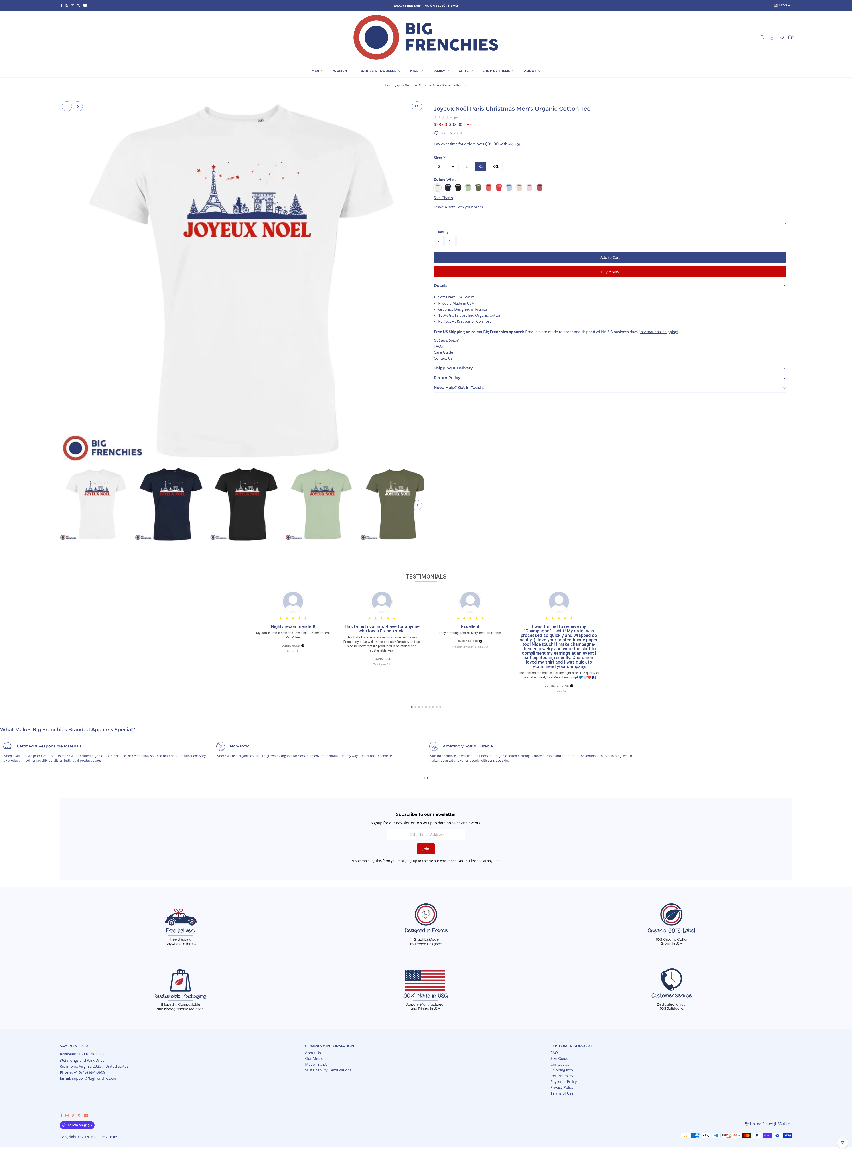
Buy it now (610, 272)
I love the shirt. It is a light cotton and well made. (559, 633)
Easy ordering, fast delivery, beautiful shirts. (381, 633)
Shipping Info (561, 1070)
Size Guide (559, 1058)
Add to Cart (610, 257)
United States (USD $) (768, 1123)
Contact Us (443, 357)
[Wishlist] (781, 37)
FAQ (554, 1052)
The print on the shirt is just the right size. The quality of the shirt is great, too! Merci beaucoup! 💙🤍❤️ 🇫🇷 (470, 675)
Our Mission (315, 1058)
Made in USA (316, 1064)
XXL (496, 166)
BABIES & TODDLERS (379, 71)
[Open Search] (763, 37)
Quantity (441, 231)
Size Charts (443, 198)
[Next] (78, 106)
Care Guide (443, 351)
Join (426, 848)
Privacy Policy (562, 1087)
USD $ (783, 5)
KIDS (415, 71)
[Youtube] (85, 5)
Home (389, 85)
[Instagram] (66, 5)
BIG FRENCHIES (104, 1136)
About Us (313, 1052)
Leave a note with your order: (459, 206)
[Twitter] (78, 5)
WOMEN (340, 71)
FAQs (438, 345)
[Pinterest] (72, 5)
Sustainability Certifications (328, 1070)
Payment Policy (563, 1081)
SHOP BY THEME (497, 71)
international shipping (658, 331)
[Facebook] (62, 5)
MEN (316, 71)
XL (481, 166)
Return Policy (561, 1075)
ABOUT (530, 71)
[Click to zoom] (417, 106)
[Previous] (67, 106)
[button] (448, 133)
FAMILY (439, 71)
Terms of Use (562, 1093)
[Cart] (790, 37)
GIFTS (464, 71)
